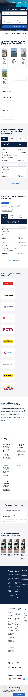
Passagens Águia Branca (17, 588)
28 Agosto (21, 139)
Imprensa (17, 622)
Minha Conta (18, 624)
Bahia (11, 206)
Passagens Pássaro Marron (17, 593)
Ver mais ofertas (14, 183)
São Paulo (4, 206)
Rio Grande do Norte (7, 210)
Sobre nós (17, 607)
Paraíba (17, 206)
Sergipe (13, 203)
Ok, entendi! (19, 694)
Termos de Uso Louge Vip (17, 618)
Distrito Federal (21, 203)
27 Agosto (13, 139)
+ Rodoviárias (24, 587)
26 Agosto (4, 139)
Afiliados (25, 617)
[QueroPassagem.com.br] (2, 33)
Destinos (25, 615)
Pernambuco (5, 203)
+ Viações (17, 597)
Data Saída (8, 22)
